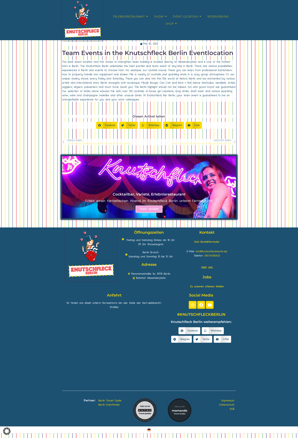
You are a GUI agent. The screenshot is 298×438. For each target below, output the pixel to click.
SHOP (170, 23)
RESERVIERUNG (218, 16)
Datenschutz (226, 404)
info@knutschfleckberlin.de (211, 251)
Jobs (207, 277)
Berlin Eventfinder (109, 404)
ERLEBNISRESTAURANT (129, 16)
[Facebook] (201, 305)
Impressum (227, 400)
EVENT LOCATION (185, 16)
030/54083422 (212, 255)
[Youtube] (210, 305)
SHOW (158, 16)
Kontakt (206, 232)
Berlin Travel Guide (110, 400)
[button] (107, 125)
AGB (232, 409)
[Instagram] (192, 305)
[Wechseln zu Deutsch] (149, 430)
